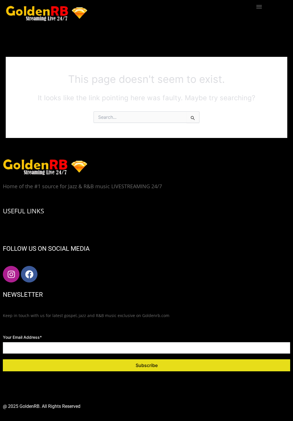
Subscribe (147, 365)
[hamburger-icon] (259, 7)
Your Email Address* (22, 337)
